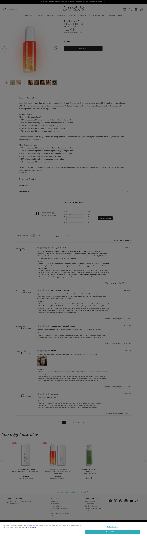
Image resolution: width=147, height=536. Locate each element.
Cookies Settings (112, 527)
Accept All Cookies (112, 532)
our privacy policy (31, 527)
